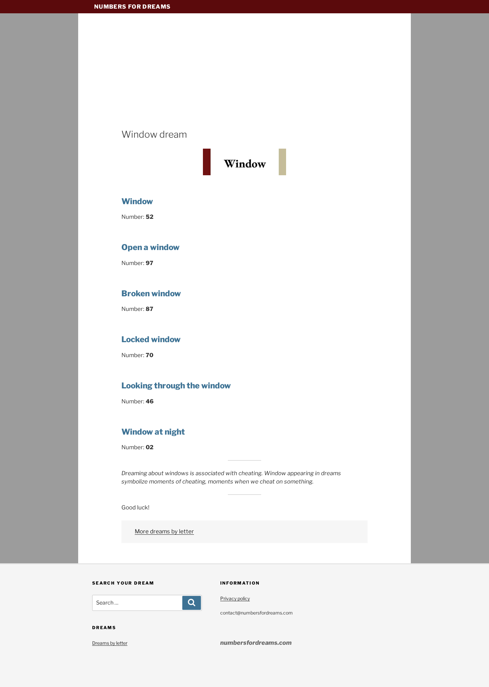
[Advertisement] (244, 78)
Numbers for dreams (132, 6)
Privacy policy (235, 598)
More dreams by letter (164, 531)
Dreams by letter (109, 643)
